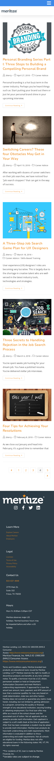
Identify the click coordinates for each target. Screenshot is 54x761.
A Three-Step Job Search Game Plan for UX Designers (25, 245)
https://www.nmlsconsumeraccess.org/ (26, 652)
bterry (9, 75)
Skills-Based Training (30, 258)
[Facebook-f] (23, 508)
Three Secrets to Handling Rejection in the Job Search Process (24, 345)
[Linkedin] (38, 508)
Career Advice (41, 75)
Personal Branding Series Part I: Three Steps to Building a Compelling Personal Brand (27, 64)
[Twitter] (31, 508)
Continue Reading (15, 105)
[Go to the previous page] (11, 470)
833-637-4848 (12, 581)
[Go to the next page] (47, 475)
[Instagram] (16, 508)
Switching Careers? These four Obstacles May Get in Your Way (23, 154)
